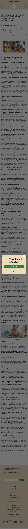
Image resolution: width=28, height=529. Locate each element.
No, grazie (14, 271)
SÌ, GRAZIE (14, 266)
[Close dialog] (24, 256)
